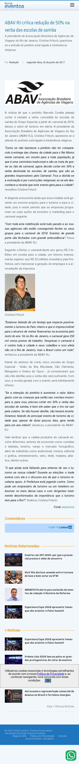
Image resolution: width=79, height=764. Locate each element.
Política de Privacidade (42, 736)
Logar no (54, 527)
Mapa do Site (19, 736)
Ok (47, 680)
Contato (62, 736)
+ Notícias (12, 630)
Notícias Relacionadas (22, 546)
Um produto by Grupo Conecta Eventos (25, 733)
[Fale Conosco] (71, 755)
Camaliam (48, 738)
